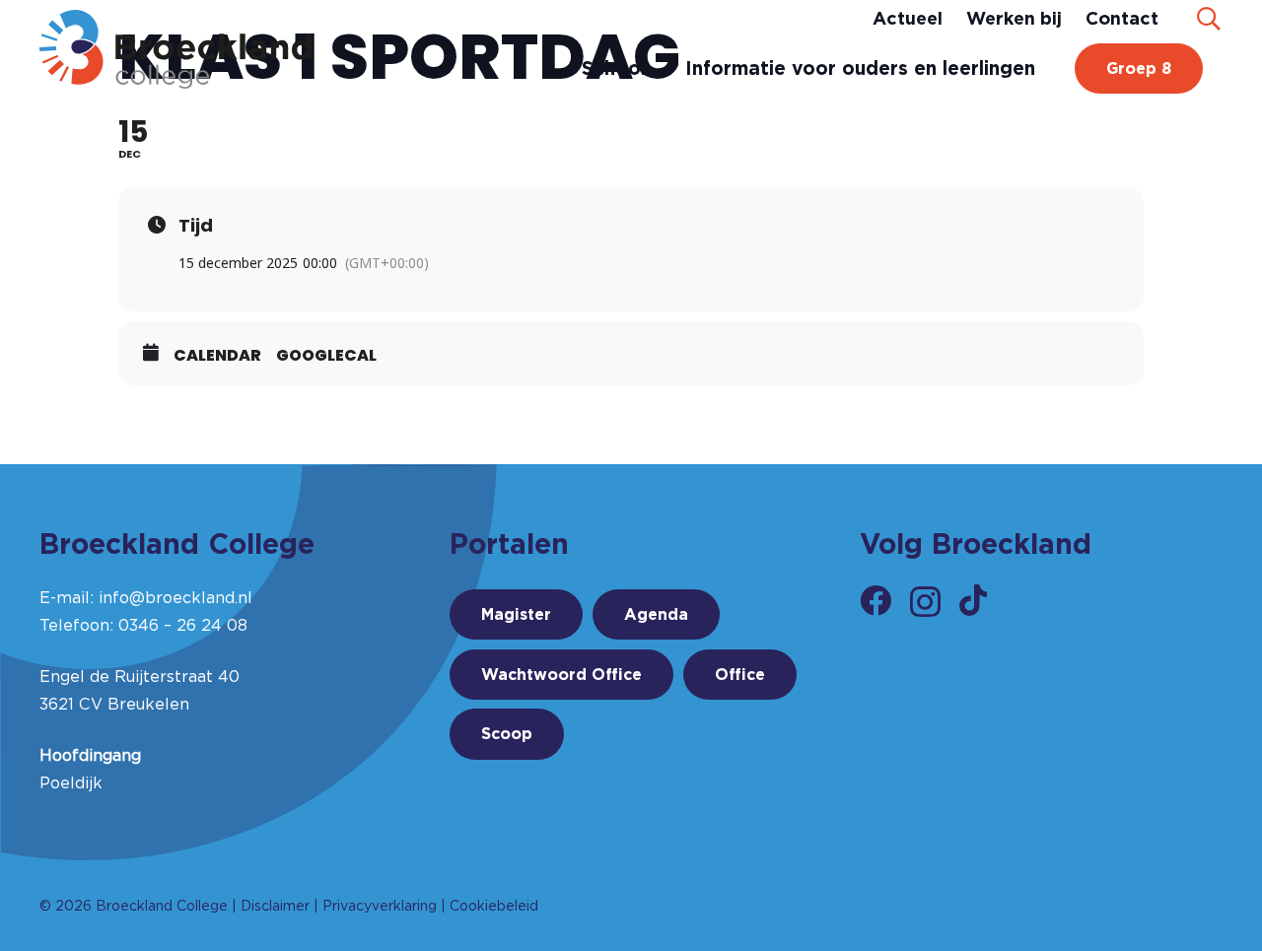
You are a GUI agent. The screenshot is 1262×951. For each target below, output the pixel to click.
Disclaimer (275, 906)
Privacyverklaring (379, 906)
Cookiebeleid (494, 906)
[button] (1208, 19)
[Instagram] (925, 601)
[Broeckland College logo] (175, 49)
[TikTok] (973, 600)
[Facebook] (875, 600)
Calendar (217, 356)
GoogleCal (326, 356)
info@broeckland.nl (175, 597)
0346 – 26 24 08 (182, 625)
